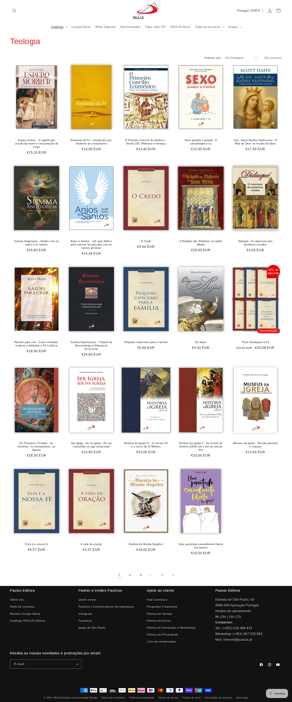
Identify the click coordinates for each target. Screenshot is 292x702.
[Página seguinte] (172, 575)
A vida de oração (91, 544)
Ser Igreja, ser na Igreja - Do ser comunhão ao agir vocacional (91, 445)
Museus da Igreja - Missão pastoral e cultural (255, 445)
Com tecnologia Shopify (84, 697)
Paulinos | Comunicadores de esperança (106, 606)
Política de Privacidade (162, 634)
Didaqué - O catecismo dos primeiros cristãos (255, 243)
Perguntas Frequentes (162, 606)
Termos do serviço (168, 697)
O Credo (146, 241)
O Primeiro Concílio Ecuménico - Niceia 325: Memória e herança (146, 142)
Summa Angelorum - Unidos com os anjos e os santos (36, 243)
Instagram (85, 613)
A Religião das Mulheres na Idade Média (201, 243)
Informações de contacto (218, 697)
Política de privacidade (141, 697)
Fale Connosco (157, 599)
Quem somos (87, 599)
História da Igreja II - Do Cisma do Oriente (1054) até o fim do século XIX (200, 446)
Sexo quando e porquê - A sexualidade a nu (200, 142)
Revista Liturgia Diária (25, 613)
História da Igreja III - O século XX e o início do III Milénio (146, 445)
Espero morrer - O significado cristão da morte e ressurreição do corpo (36, 143)
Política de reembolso (113, 697)
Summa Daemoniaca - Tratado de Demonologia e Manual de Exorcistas (91, 345)
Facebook (85, 620)
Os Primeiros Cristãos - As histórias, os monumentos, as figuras (36, 446)
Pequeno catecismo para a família (145, 342)
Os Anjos (201, 342)
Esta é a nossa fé (36, 544)
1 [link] (119, 575)
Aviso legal (242, 697)
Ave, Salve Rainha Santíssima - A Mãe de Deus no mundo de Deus (255, 142)
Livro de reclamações (161, 641)
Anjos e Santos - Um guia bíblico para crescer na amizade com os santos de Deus (91, 244)
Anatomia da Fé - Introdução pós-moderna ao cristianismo (91, 142)
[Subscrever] (77, 664)
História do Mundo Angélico (146, 544)
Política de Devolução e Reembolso (171, 627)
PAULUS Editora (62, 697)
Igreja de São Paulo (91, 627)
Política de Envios (159, 620)
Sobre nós (17, 599)
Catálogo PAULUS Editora (27, 620)
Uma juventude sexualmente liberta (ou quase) (201, 546)
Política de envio (192, 697)
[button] (14, 10)
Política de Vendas (159, 613)
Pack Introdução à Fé (255, 342)
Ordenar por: (212, 57)
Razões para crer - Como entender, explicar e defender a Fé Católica (37, 344)
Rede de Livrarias (22, 606)
